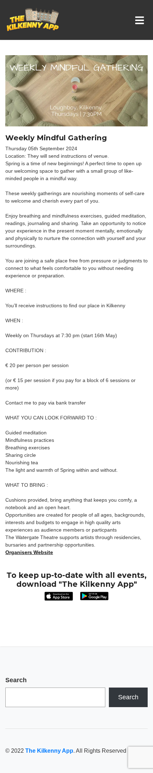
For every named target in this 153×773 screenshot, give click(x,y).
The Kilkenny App (49, 751)
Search (16, 680)
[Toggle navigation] (141, 20)
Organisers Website (29, 552)
